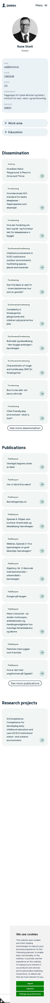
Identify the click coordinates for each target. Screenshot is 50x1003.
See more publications (25, 683)
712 (5, 85)
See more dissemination (25, 428)
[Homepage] (9, 5)
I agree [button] (30, 983)
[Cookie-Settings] (2, 1000)
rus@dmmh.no (11, 66)
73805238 (9, 76)
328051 (7, 107)
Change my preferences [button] (30, 994)
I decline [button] (30, 989)
